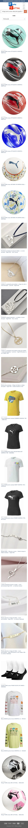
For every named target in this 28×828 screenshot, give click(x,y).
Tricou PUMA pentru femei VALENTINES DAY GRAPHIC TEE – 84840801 (11, 452)
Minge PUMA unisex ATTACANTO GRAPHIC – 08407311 (12, 118)
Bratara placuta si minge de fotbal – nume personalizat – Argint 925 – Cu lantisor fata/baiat (12, 618)
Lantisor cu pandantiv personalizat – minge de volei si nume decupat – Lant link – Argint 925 (13, 285)
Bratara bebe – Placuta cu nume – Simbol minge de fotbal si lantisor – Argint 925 (13, 552)
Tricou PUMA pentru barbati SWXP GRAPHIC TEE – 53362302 (13, 485)
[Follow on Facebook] (24, 3)
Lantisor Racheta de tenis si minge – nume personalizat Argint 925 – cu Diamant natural (11, 585)
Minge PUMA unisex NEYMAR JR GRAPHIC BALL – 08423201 (13, 185)
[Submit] (25, 11)
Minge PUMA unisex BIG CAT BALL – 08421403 (12, 782)
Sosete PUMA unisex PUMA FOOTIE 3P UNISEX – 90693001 (13, 686)
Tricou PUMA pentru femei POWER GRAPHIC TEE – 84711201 (13, 519)
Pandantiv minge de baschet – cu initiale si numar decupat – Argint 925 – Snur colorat (13, 318)
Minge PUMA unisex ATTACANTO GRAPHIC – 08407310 (12, 85)
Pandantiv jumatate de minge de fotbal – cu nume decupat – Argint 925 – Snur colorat (13, 251)
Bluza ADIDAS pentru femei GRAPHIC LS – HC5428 (13, 750)
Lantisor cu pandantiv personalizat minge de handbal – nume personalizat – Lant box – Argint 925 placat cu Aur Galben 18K (14, 352)
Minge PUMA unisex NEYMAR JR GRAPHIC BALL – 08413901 (13, 218)
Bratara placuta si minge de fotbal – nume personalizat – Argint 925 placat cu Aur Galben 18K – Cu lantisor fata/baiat (13, 652)
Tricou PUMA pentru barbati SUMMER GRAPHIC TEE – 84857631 (13, 419)
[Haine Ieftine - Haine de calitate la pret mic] (14, 6)
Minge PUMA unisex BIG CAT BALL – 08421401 (12, 814)
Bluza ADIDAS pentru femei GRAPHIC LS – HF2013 (13, 718)
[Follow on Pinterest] (24, 8)
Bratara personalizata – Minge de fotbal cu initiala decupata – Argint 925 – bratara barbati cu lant (12, 386)
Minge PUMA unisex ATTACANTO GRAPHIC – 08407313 (12, 152)
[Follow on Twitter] (24, 6)
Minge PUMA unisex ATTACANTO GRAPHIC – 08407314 (12, 52)
